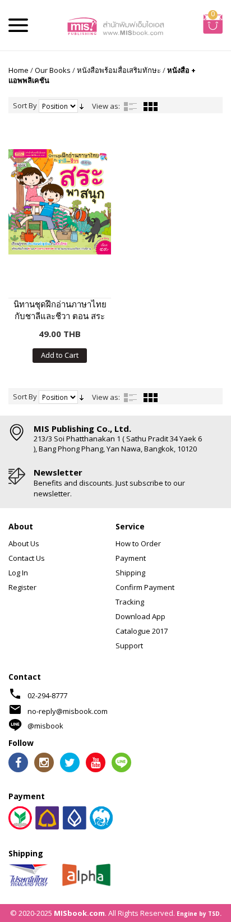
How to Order (138, 543)
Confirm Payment (145, 587)
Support (129, 645)
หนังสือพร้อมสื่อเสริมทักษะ (119, 70)
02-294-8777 (47, 695)
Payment (131, 558)
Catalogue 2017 (142, 631)
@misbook (45, 726)
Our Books (53, 70)
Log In (18, 573)
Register (22, 587)
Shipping (130, 573)
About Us (23, 543)
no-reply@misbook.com (67, 711)
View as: (106, 106)
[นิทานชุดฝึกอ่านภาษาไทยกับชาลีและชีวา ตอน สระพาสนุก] (59, 202)
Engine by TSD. (199, 914)
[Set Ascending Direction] (82, 105)
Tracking (130, 602)
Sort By (25, 105)
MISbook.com (79, 913)
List (131, 107)
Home (18, 70)
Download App (140, 616)
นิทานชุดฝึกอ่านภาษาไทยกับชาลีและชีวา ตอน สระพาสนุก (60, 310)
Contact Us (26, 558)
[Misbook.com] (115, 25)
